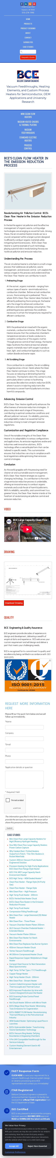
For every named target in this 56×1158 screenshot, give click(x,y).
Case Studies (28, 46)
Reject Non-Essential (37, 1146)
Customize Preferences (15, 1152)
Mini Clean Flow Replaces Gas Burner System (28, 944)
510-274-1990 (28, 13)
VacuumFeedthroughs (28, 131)
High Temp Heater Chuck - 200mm (24, 977)
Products (28, 23)
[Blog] (30, 4)
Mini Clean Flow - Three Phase (22, 921)
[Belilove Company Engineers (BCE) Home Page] (28, 74)
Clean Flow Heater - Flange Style (23, 888)
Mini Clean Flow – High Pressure (23, 892)
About (28, 32)
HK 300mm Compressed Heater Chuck (25, 954)
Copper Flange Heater (18, 974)
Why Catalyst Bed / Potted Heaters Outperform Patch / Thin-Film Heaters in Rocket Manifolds (26, 854)
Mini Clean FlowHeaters (28, 115)
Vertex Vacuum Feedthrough (21, 951)
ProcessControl (28, 147)
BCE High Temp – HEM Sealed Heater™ (25, 878)
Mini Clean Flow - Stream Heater (23, 981)
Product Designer (28, 28)
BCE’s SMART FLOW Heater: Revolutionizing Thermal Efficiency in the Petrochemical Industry (28, 1015)
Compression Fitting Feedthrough (23, 912)
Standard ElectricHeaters (28, 139)
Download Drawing (14, 603)
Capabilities (28, 42)
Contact (28, 37)
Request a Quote (28, 57)
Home (28, 19)
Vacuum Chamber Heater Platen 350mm (26, 925)
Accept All (13, 1146)
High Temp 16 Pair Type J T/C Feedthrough (27, 970)
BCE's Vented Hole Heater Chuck (23, 898)
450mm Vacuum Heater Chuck (22, 947)
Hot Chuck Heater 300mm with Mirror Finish (27, 1003)
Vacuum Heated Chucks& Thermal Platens (28, 123)
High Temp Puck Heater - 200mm (23, 895)
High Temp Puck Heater (19, 908)
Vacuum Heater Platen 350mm (22, 934)
